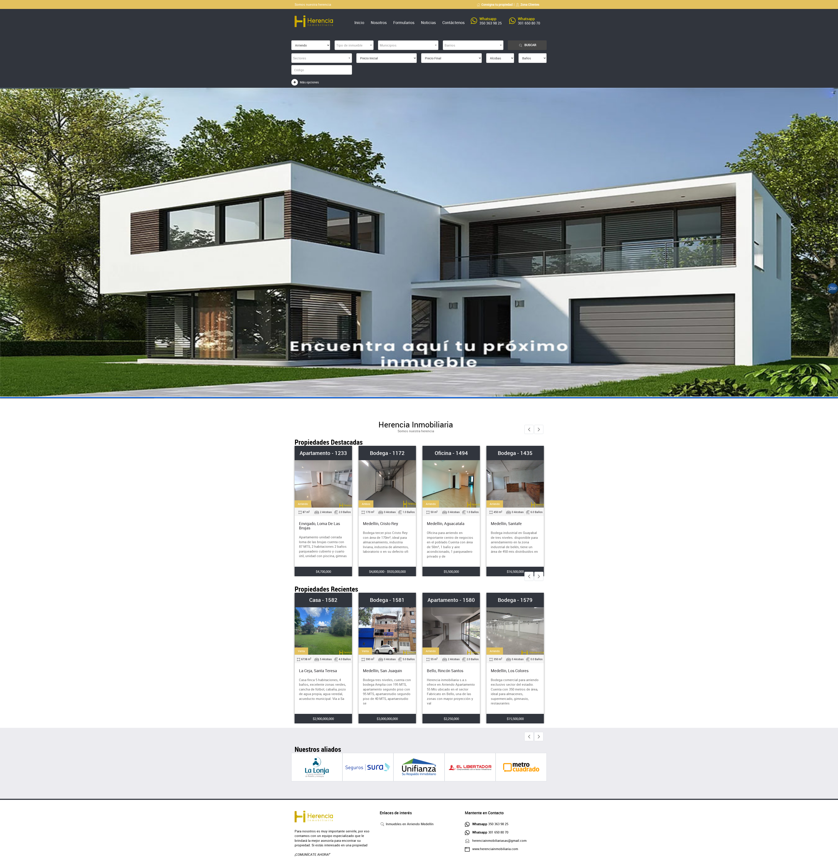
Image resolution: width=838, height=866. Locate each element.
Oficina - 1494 (387, 452)
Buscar (530, 45)
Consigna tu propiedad (497, 4)
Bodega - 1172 (323, 452)
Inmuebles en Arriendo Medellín (409, 824)
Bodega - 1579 (515, 452)
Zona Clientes (529, 4)
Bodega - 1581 (323, 599)
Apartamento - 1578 (515, 599)
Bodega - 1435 (451, 452)
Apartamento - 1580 (387, 599)
